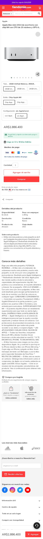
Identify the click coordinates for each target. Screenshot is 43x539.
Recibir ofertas (15, 474)
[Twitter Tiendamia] (20, 490)
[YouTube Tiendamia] (28, 490)
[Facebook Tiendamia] (5, 490)
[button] (11, 78)
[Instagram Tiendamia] (12, 490)
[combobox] (27, 13)
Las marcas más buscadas (14, 443)
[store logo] (21, 11)
